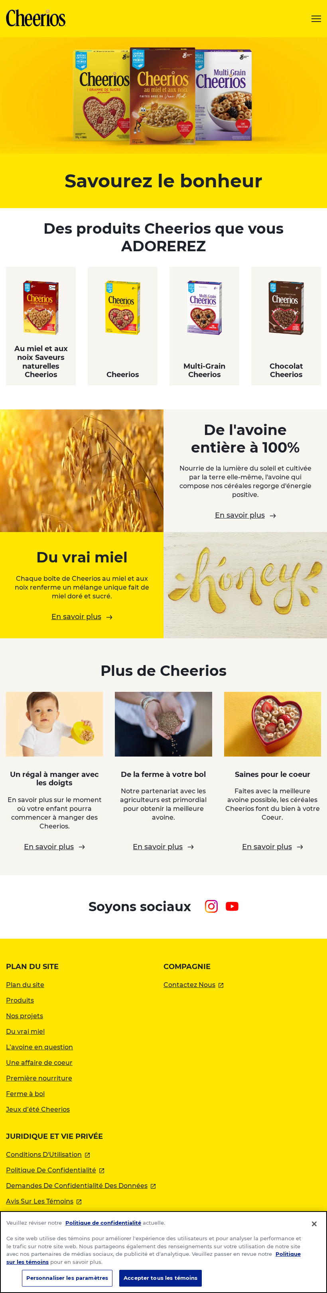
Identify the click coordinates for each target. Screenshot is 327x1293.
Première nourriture (39, 1078)
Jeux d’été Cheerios (38, 1109)
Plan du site (25, 985)
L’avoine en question (39, 1047)
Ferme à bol (25, 1094)
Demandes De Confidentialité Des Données (81, 1186)
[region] (163, 1252)
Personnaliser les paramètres (67, 1278)
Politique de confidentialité (103, 1223)
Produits (20, 1000)
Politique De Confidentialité (55, 1170)
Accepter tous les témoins (160, 1278)
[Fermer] (314, 1224)
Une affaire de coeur (39, 1063)
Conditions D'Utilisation (48, 1154)
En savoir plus (240, 515)
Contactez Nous (193, 985)
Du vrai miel (25, 1031)
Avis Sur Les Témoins (43, 1201)
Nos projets (24, 1016)
